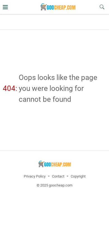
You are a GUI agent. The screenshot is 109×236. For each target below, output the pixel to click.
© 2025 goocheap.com (54, 185)
